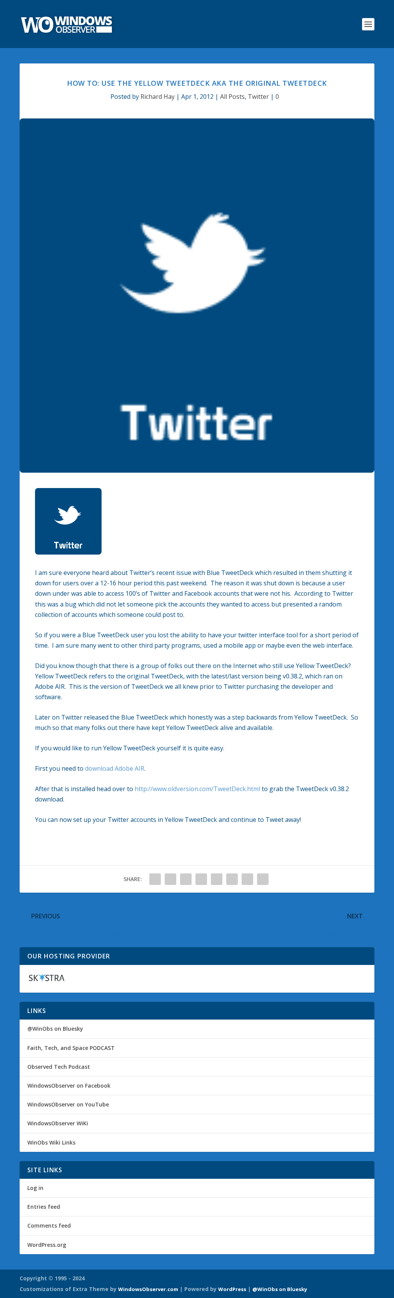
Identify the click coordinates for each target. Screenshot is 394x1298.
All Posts (232, 96)
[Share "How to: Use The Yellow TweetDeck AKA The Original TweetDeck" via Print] (262, 879)
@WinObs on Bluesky (55, 1028)
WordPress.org (46, 1244)
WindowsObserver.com (148, 1289)
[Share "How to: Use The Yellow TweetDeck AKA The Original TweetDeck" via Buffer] (216, 879)
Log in (35, 1187)
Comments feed (49, 1225)
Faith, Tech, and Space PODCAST (71, 1047)
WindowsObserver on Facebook (68, 1085)
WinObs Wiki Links (51, 1142)
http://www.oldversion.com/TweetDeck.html (197, 789)
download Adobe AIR (114, 768)
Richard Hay (157, 96)
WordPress (232, 1289)
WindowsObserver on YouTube (68, 1104)
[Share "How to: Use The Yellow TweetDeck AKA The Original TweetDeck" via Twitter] (170, 879)
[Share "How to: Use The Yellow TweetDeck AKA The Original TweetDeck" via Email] (247, 879)
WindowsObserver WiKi (57, 1123)
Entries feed (43, 1206)
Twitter (258, 96)
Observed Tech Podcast (58, 1066)
